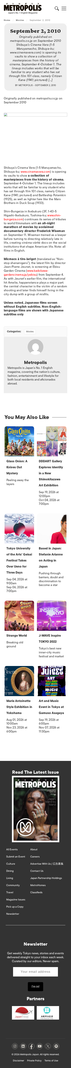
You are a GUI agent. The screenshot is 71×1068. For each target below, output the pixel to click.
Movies (20, 20)
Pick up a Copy (14, 907)
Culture (10, 864)
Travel (9, 892)
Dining (10, 871)
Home (7, 20)
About (33, 849)
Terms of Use (51, 1061)
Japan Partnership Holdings (46, 878)
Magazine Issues (15, 899)
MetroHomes (38, 885)
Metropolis (26, 85)
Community (13, 885)
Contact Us (36, 871)
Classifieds (36, 892)
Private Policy (34, 1061)
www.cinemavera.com (35, 171)
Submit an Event (15, 856)
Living (9, 878)
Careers (35, 856)
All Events (12, 849)
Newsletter (12, 914)
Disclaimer (18, 1061)
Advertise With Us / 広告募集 (46, 864)
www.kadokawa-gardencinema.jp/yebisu (26, 272)
